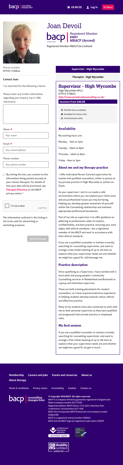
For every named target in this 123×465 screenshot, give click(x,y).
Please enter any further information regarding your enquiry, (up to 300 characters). (23, 97)
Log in (94, 7)
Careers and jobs (38, 375)
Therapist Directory (16, 189)
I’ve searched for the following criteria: (24, 85)
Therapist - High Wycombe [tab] (88, 76)
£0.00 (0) (76, 7)
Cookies (72, 388)
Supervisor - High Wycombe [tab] (88, 69)
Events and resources (64, 375)
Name (6, 129)
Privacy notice (40, 388)
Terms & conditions (19, 388)
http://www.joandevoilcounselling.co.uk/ (81, 96)
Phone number (11, 158)
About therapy (17, 380)
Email (6, 143)
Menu (109, 7)
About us (86, 375)
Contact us (85, 388)
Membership (16, 375)
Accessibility (57, 388)
